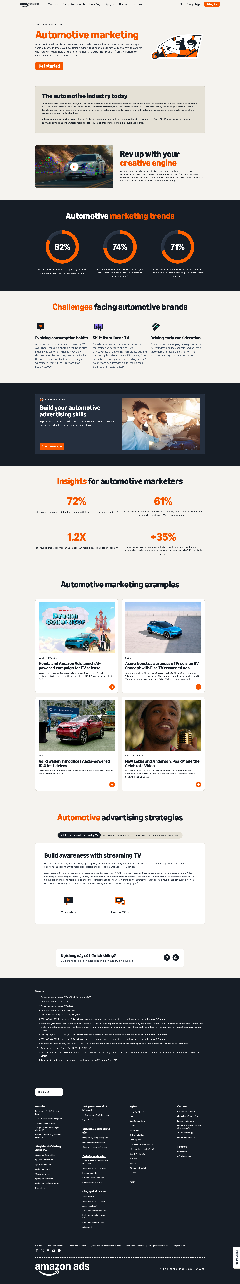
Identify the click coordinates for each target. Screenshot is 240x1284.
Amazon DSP (88, 1196)
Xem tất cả (40, 1188)
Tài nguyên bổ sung (185, 1121)
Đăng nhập (193, 4)
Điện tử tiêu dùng (137, 1121)
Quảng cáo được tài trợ (45, 1155)
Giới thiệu (39, 1245)
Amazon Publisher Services (94, 1210)
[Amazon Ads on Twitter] (42, 1251)
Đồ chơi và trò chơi (138, 1168)
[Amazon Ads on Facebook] (59, 1251)
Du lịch (133, 1173)
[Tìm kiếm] (181, 4)
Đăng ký (212, 4)
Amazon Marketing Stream (94, 1168)
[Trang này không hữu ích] (167, 958)
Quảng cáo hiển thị (43, 1169)
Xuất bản (133, 1158)
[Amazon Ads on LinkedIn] (37, 1251)
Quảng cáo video (42, 1174)
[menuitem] (49, 1166)
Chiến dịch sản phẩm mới (93, 1222)
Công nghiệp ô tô (137, 1111)
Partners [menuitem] (182, 1146)
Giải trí (132, 1125)
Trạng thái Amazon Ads (159, 1245)
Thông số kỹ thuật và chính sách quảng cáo (189, 1126)
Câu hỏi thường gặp (185, 1132)
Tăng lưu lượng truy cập (45, 1123)
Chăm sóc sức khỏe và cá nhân (143, 1144)
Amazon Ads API (89, 1206)
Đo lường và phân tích (94, 1156)
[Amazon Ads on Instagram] (48, 1251)
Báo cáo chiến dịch (90, 1173)
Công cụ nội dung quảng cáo (94, 1147)
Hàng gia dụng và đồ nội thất (142, 1149)
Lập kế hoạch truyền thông (93, 1120)
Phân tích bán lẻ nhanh (92, 1182)
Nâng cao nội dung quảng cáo (95, 1137)
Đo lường (94, 4)
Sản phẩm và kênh (74, 4)
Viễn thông (134, 1163)
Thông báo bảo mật (77, 1245)
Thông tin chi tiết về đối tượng (95, 1115)
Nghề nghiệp (179, 1245)
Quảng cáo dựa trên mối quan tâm (106, 1245)
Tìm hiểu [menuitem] (182, 1106)
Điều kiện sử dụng (55, 1245)
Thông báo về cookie (135, 1245)
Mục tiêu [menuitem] (40, 1106)
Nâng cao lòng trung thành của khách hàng (48, 1135)
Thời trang (134, 1130)
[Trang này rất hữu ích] (175, 958)
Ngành (133, 1106)
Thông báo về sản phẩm (187, 1116)
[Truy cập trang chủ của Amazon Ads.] (62, 1269)
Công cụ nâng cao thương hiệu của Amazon (95, 1162)
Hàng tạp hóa (135, 1140)
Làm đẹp (133, 1116)
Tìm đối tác (182, 1151)
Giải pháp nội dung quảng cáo (96, 1130)
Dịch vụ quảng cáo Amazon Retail (94, 1216)
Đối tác (123, 4)
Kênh (132, 1182)
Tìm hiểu (137, 4)
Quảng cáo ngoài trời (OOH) (47, 1183)
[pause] (74, 167)
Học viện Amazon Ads (186, 1111)
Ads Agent (87, 1227)
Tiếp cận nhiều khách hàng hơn (48, 1118)
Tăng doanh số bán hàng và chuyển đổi (47, 1128)
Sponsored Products (44, 1159)
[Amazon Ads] (27, 4)
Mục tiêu (53, 4)
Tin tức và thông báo (186, 1137)
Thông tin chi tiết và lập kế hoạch (95, 1108)
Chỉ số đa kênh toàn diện (93, 1177)
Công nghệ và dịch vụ (94, 1191)
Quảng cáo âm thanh (44, 1178)
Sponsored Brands (43, 1164)
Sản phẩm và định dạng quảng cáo (48, 1148)
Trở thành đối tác (184, 1156)
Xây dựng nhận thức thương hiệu (47, 1112)
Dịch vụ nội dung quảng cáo (94, 1142)
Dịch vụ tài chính (137, 1135)
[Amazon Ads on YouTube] (53, 1251)
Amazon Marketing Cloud (93, 1201)
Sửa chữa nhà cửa (137, 1154)
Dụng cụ (109, 4)
